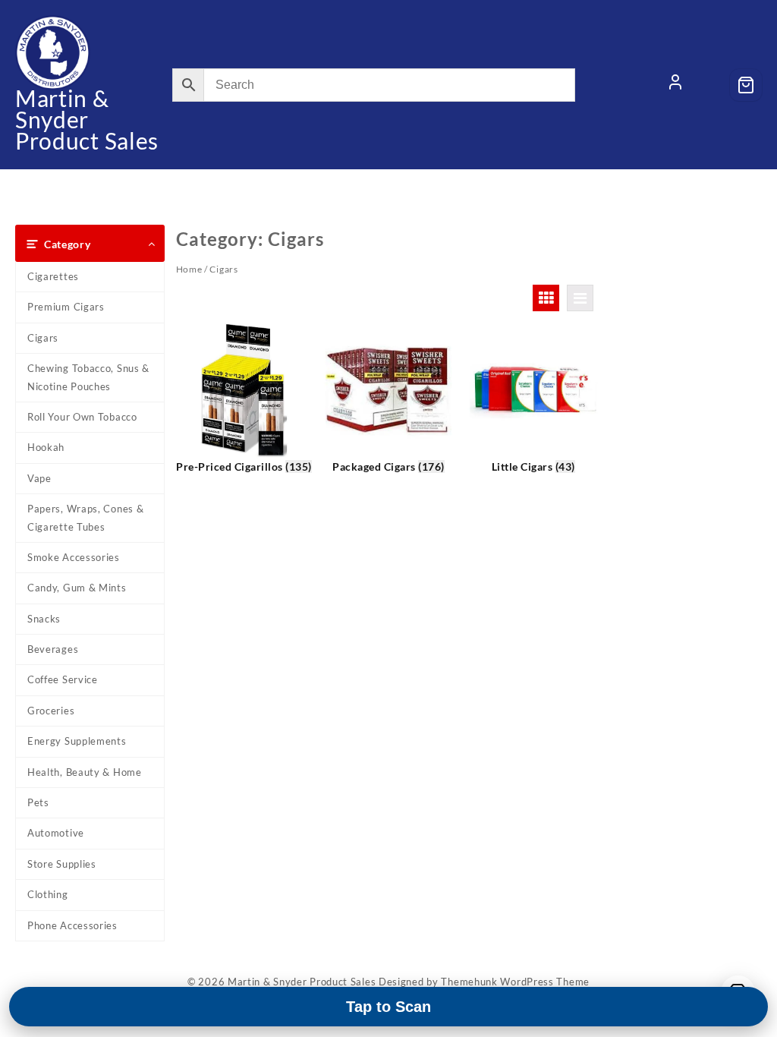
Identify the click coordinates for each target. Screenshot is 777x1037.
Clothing (47, 894)
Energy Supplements (77, 741)
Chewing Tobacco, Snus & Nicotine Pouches (88, 377)
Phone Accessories (72, 925)
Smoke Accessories (73, 557)
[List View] (580, 298)
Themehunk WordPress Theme (515, 982)
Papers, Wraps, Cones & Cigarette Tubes (85, 517)
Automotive (55, 833)
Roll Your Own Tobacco (82, 417)
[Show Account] (675, 85)
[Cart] (746, 85)
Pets (38, 802)
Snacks (44, 619)
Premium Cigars (66, 307)
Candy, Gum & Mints (77, 588)
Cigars (42, 338)
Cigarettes (53, 276)
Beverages (52, 649)
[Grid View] (546, 298)
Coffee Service (62, 679)
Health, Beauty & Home (84, 772)
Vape (39, 478)
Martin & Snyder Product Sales (87, 119)
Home (189, 269)
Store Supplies (61, 864)
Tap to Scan (388, 1006)
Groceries (50, 710)
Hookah (45, 447)
